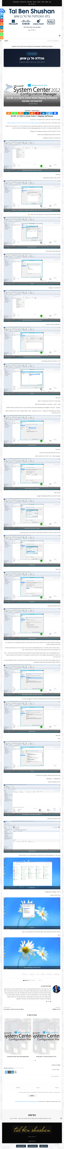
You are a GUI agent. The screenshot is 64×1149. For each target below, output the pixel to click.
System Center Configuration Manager (27, 90)
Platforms (41, 90)
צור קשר (34, 1)
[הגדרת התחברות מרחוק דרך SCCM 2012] (46, 1036)
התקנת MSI (25, 974)
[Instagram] (31, 4)
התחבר (42, 1)
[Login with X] (9, 1072)
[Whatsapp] (14, 113)
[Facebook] (55, 113)
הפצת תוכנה (32, 974)
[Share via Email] (23, 980)
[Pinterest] (38, 113)
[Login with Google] (15, 1072)
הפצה (38, 974)
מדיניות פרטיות (23, 1)
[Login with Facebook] (6, 1072)
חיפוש (6, 40)
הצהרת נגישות (16, 1)
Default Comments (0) (8, 1068)
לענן (50, 1)
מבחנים (46, 1)
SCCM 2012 (49, 974)
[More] (9, 113)
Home (48, 90)
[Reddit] (32, 113)
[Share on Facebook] (28, 980)
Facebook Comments (19, 1068)
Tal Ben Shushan (33, 103)
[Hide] (0, 40)
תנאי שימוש (29, 1)
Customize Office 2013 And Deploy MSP (18, 1056)
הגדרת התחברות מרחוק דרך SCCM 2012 (46, 1056)
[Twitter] (33, 4)
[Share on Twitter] (27, 980)
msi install (56, 974)
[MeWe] (26, 113)
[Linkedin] (29, 4)
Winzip (43, 974)
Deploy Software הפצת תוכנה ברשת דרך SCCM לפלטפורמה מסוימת (23, 123)
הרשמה (38, 1)
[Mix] (20, 113)
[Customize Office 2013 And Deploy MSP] (17, 1036)
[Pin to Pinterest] (25, 980)
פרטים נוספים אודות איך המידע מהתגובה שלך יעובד (26, 1101)
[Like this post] (30, 980)
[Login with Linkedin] (12, 1072)
